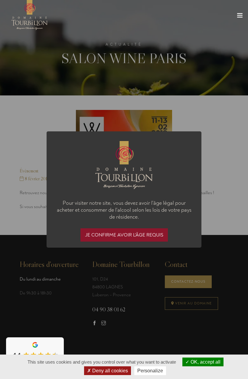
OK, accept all (204, 362)
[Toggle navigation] (240, 16)
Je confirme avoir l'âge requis (124, 235)
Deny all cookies (109, 370)
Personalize (150, 370)
